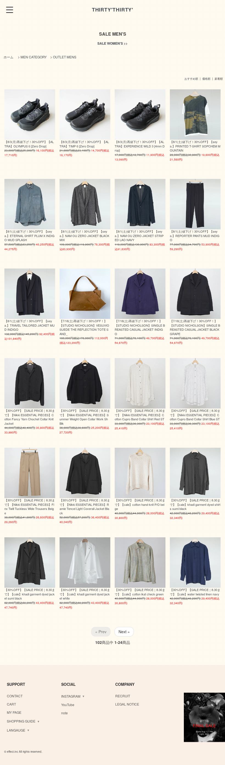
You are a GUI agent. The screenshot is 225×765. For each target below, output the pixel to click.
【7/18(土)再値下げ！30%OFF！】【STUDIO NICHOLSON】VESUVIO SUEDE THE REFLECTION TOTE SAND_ (84, 327)
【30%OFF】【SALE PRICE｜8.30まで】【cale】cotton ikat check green (140, 591)
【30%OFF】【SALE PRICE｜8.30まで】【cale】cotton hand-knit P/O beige (140, 504)
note (64, 712)
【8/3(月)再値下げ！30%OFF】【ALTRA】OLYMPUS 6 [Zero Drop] (29, 143)
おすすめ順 (191, 79)
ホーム (8, 57)
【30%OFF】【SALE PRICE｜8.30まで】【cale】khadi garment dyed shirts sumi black (195, 504)
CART (11, 704)
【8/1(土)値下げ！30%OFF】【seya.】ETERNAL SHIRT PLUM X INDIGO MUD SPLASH (29, 235)
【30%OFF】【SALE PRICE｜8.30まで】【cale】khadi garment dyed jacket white (85, 593)
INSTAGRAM (70, 696)
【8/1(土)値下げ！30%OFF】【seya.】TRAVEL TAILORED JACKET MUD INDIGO (29, 325)
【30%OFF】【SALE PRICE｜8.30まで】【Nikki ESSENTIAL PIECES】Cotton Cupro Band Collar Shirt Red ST (140, 414)
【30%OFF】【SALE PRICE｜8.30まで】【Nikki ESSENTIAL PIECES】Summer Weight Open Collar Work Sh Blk (85, 416)
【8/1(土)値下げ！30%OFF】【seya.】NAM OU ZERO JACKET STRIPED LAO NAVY (139, 235)
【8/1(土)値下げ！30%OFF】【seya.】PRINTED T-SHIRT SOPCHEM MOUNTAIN (195, 145)
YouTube (67, 704)
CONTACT (14, 695)
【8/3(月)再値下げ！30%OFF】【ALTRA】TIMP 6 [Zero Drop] (84, 143)
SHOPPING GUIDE (21, 721)
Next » (124, 631)
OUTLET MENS (64, 57)
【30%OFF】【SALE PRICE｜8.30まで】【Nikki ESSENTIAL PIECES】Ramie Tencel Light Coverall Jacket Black (85, 506)
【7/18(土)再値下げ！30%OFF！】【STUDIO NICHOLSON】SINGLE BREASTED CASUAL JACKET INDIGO (140, 327)
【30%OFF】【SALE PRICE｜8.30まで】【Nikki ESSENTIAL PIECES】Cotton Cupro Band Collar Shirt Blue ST (195, 414)
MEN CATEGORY (34, 57)
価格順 (206, 79)
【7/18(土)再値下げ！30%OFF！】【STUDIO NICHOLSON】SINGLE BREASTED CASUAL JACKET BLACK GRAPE (195, 327)
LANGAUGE (16, 730)
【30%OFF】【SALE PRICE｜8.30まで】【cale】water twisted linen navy (195, 591)
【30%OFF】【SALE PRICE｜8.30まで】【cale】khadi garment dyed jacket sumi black (29, 593)
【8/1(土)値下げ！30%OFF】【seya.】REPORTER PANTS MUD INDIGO (195, 235)
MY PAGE (14, 712)
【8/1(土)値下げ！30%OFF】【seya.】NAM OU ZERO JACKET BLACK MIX (84, 235)
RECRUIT (122, 695)
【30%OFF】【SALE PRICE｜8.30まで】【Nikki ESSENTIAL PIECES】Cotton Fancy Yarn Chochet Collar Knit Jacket (29, 416)
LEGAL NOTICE (127, 704)
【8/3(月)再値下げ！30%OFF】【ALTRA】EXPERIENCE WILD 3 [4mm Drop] (140, 145)
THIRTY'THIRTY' (112, 9)
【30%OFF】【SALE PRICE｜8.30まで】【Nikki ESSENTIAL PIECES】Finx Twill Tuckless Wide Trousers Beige (29, 506)
